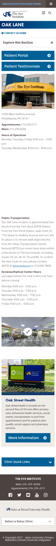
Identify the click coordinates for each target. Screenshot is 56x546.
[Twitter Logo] (19, 495)
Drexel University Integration (35, 540)
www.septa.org (21, 265)
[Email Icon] (28, 495)
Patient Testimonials (22, 66)
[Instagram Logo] (45, 495)
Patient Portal (16, 55)
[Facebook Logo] (11, 495)
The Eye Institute (28, 478)
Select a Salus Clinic (19, 521)
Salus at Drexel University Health (21, 3)
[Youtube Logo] (37, 495)
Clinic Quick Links (17, 462)
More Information (23, 438)
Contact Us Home (15, 33)
